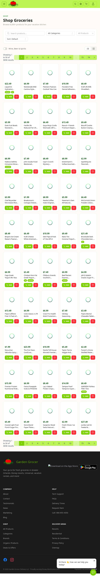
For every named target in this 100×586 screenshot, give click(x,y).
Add (10, 97)
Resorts (55, 529)
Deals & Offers (9, 547)
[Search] (75, 4)
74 (89, 57)
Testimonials (8, 503)
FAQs (54, 498)
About (5, 494)
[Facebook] (5, 560)
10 (70, 57)
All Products (8, 529)
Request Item (58, 508)
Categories (7, 533)
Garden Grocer (27, 462)
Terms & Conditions (60, 538)
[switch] (5, 48)
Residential (57, 533)
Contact (6, 498)
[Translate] (80, 4)
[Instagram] (12, 560)
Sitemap (55, 547)
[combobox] (85, 33)
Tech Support (58, 494)
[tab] (88, 49)
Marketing (7, 512)
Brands (6, 538)
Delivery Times (58, 503)
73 (82, 57)
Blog (5, 517)
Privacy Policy (58, 543)
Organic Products (10, 543)
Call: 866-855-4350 (60, 512)
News (5, 508)
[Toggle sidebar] (4, 4)
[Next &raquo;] (94, 57)
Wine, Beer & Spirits (17, 48)
